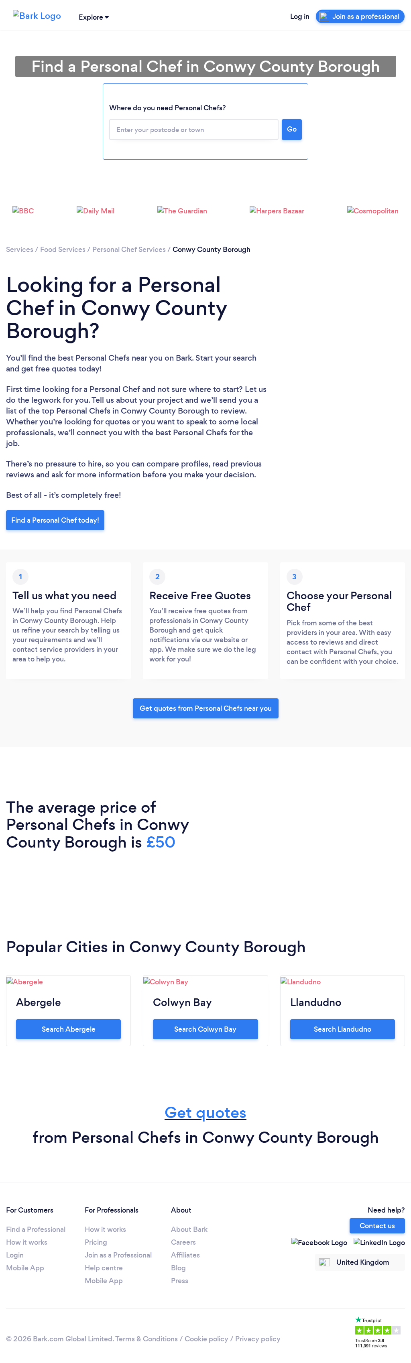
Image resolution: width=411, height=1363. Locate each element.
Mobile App (25, 1268)
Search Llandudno (342, 1029)
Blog (178, 1268)
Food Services (62, 249)
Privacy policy (258, 1339)
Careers (183, 1242)
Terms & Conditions (146, 1339)
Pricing (96, 1242)
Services (19, 249)
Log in (299, 16)
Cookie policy (206, 1339)
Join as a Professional (118, 1255)
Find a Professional (35, 1229)
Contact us (377, 1226)
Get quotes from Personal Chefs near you (206, 708)
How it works (26, 1242)
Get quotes (205, 1112)
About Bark (189, 1229)
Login (15, 1255)
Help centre (104, 1268)
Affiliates (185, 1255)
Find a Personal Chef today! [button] (55, 520)
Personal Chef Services (129, 249)
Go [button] (292, 129)
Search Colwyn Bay (205, 1029)
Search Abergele (69, 1029)
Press (179, 1281)
